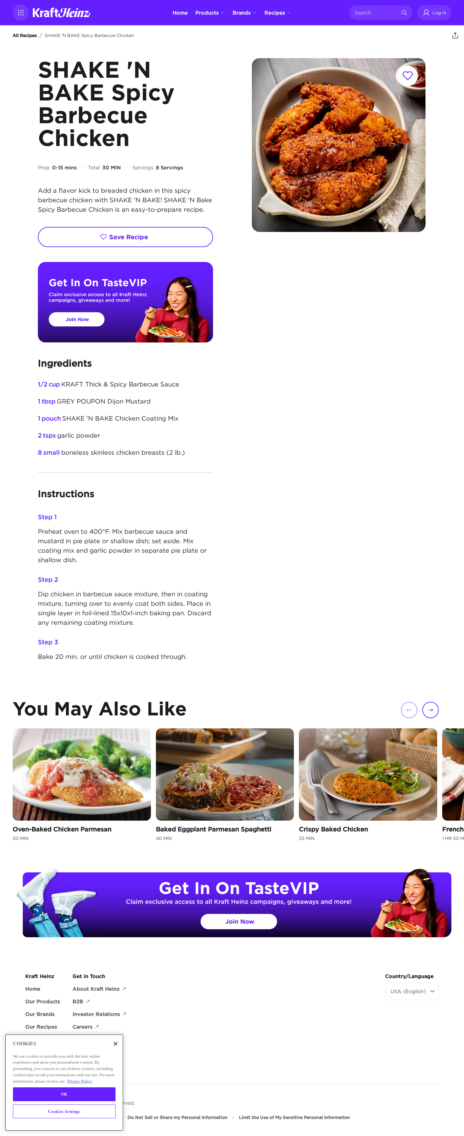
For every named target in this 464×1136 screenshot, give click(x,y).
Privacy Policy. (80, 1080)
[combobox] (375, 13)
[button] (21, 12)
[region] (64, 1082)
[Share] (455, 35)
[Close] (115, 1044)
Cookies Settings (64, 1111)
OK (64, 1094)
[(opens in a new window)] (125, 302)
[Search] (404, 13)
